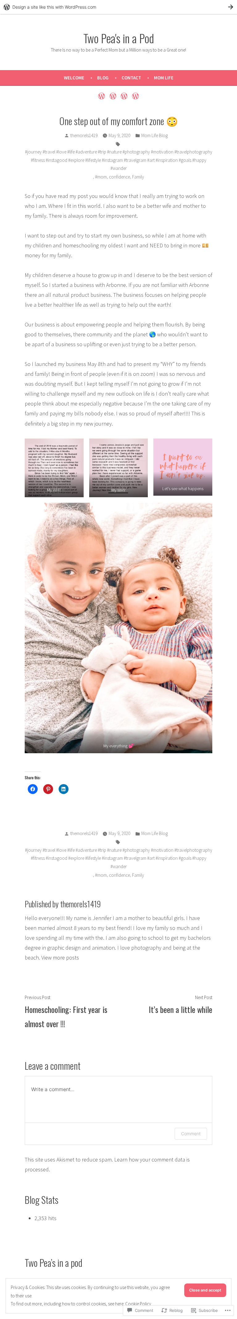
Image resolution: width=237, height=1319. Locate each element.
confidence (119, 177)
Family (138, 177)
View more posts (60, 957)
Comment (191, 1133)
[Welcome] (102, 96)
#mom (101, 177)
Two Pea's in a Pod (118, 38)
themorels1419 (84, 135)
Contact (131, 78)
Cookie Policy (138, 1304)
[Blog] (112, 96)
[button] (54, 468)
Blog (103, 78)
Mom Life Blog (154, 135)
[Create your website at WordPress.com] (118, 7)
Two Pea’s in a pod (53, 1262)
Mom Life (163, 78)
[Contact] (124, 96)
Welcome (74, 78)
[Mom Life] (134, 96)
